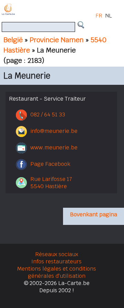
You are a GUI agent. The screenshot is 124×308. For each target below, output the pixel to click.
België (13, 39)
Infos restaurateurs (56, 261)
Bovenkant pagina (93, 214)
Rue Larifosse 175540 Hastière (51, 182)
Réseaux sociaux (56, 254)
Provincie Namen (57, 39)
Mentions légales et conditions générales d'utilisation (56, 272)
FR (98, 15)
